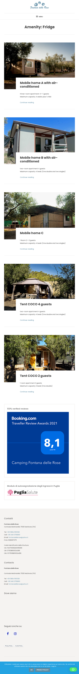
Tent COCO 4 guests (36, 304)
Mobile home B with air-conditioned (39, 159)
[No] (76, 668)
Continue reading (27, 102)
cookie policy (60, 666)
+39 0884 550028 (13, 532)
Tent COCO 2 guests (35, 376)
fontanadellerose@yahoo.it (18, 537)
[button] (73, 669)
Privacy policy (43, 670)
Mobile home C (32, 233)
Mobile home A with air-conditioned (39, 85)
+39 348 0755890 (14, 535)
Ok (31, 670)
